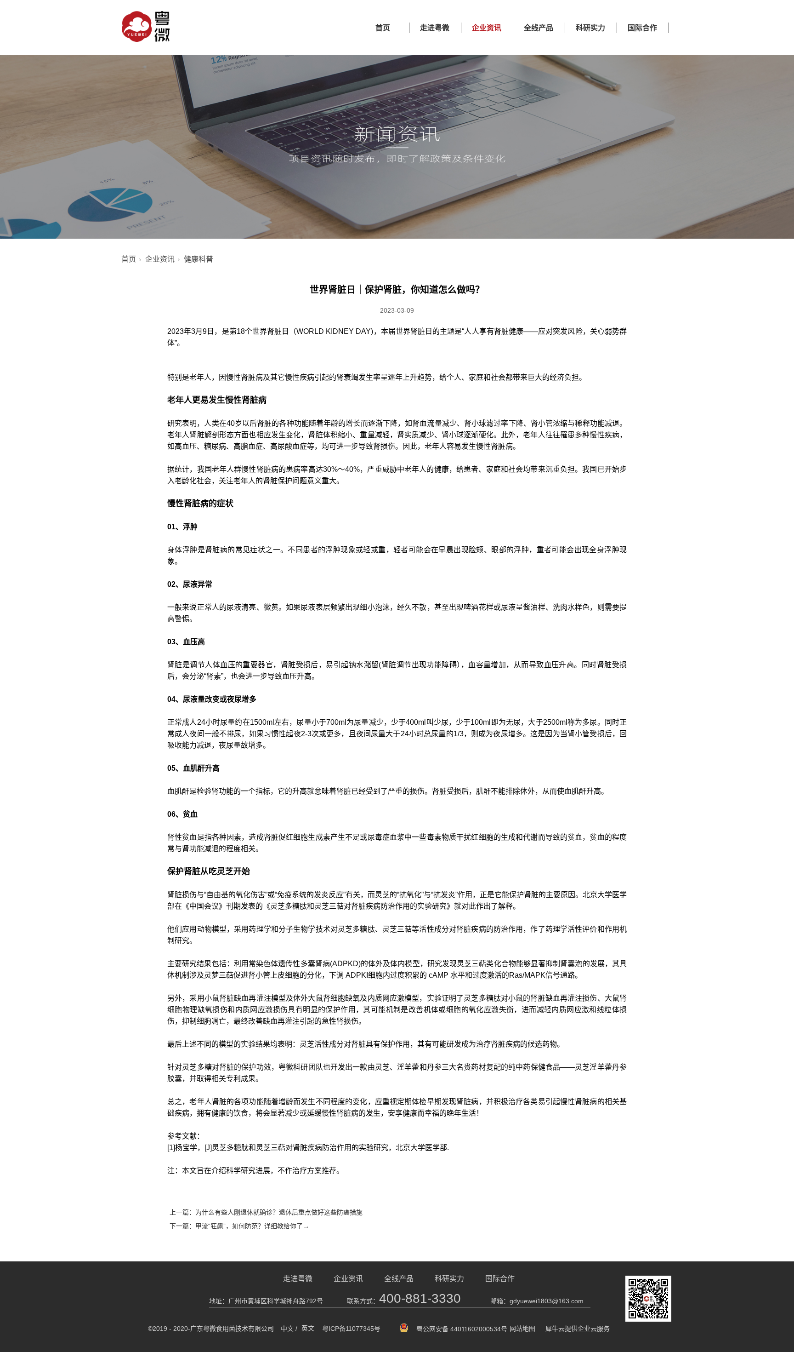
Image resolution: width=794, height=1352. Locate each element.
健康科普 (198, 259)
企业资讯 (486, 28)
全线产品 (538, 28)
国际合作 (642, 28)
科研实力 (590, 28)
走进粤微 (434, 28)
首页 (382, 28)
